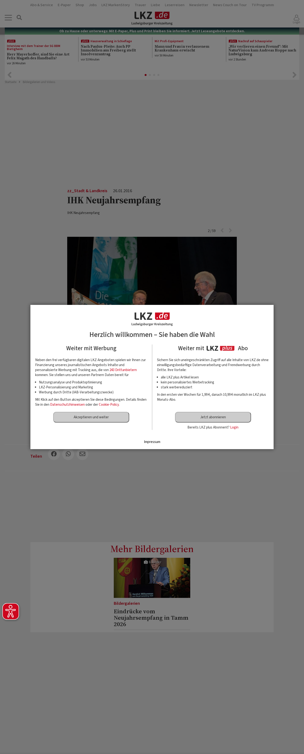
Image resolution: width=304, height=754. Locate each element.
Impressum (152, 441)
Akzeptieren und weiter (91, 417)
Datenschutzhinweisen (67, 404)
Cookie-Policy (109, 404)
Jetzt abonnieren (213, 417)
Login (234, 427)
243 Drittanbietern (123, 370)
